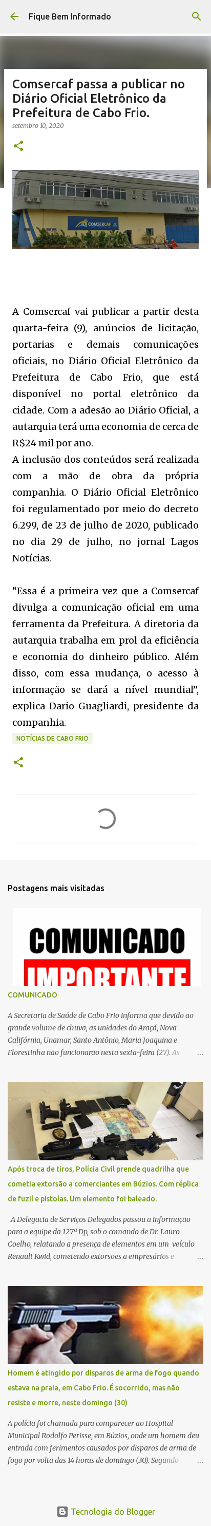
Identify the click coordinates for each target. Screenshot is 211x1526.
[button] (18, 147)
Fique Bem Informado (70, 16)
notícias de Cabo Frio (52, 738)
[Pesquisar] (197, 16)
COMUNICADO (32, 995)
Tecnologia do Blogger (112, 1511)
